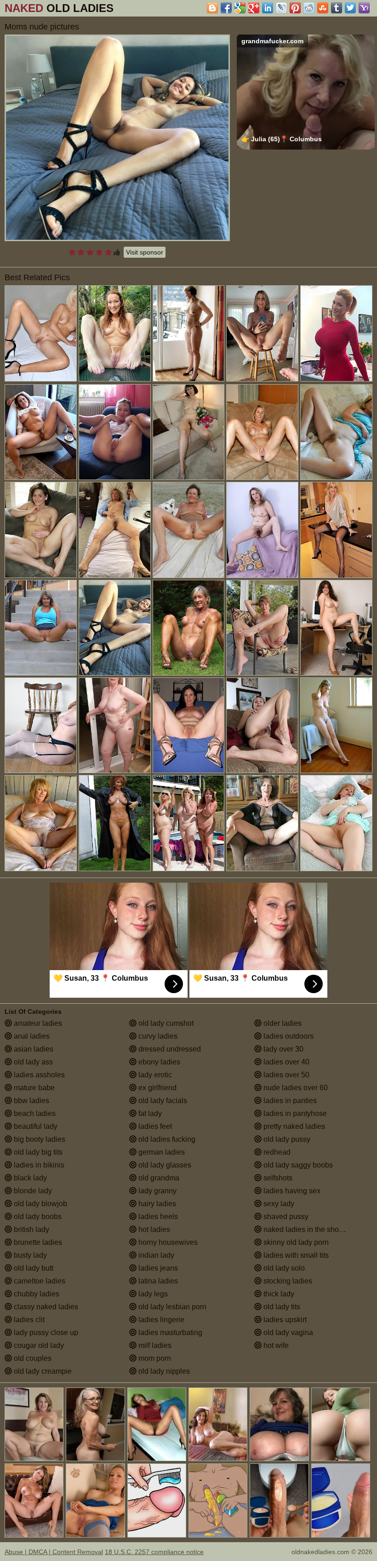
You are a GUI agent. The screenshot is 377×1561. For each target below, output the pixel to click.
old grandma (158, 1178)
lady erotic (154, 1075)
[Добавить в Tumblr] (336, 7)
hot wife (275, 1345)
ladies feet (154, 1126)
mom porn (154, 1358)
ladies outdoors (288, 1036)
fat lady (149, 1113)
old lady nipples (163, 1371)
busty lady (29, 1255)
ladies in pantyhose (294, 1113)
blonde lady (32, 1191)
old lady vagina (287, 1332)
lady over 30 (282, 1049)
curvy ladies (157, 1036)
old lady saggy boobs (297, 1165)
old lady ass (32, 1062)
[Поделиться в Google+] (253, 7)
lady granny (157, 1191)
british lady (30, 1229)
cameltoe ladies (38, 1281)
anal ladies (31, 1036)
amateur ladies (37, 1023)
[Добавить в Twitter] (350, 7)
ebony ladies (158, 1062)
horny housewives (167, 1242)
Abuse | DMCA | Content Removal (54, 1551)
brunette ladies (37, 1242)
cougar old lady (38, 1345)
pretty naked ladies (293, 1126)
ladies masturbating (169, 1332)
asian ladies (32, 1049)
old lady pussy (286, 1139)
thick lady (278, 1294)
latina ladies (157, 1281)
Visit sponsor (144, 252)
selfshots (277, 1178)
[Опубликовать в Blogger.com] (212, 7)
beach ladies (34, 1113)
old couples (31, 1358)
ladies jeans (157, 1268)
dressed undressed (169, 1049)
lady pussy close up (45, 1332)
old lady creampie (42, 1371)
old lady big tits (37, 1152)
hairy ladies (156, 1204)
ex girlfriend (157, 1088)
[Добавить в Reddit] (308, 7)
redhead (276, 1152)
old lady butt (32, 1268)
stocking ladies (287, 1281)
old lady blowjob (39, 1204)
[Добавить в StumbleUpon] (322, 7)
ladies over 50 (285, 1075)
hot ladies (153, 1229)
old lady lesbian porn (171, 1307)
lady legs (152, 1294)
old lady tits (281, 1307)
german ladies (161, 1152)
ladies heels (157, 1216)
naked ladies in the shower (306, 1229)
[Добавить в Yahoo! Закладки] (364, 7)
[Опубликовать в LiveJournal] (281, 7)
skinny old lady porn (295, 1242)
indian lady (155, 1255)
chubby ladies (35, 1294)
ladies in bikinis (38, 1165)
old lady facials (162, 1100)
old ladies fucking (166, 1139)
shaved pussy (285, 1216)
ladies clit (28, 1320)
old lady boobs (37, 1216)
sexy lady (278, 1204)
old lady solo (283, 1268)
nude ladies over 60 (295, 1088)
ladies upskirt (284, 1320)
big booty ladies (38, 1139)
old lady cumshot (165, 1023)
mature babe (33, 1088)
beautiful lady (34, 1126)
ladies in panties (289, 1100)
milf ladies (154, 1345)
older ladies (282, 1023)
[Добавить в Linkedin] (267, 7)
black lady (29, 1178)
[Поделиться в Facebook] (226, 7)
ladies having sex (291, 1191)
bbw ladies (30, 1100)
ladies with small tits (295, 1255)
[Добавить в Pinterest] (295, 7)
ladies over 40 (285, 1062)
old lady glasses (164, 1165)
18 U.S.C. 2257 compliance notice (154, 1551)
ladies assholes (38, 1075)
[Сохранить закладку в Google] (240, 7)
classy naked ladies (45, 1307)
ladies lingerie (160, 1320)
